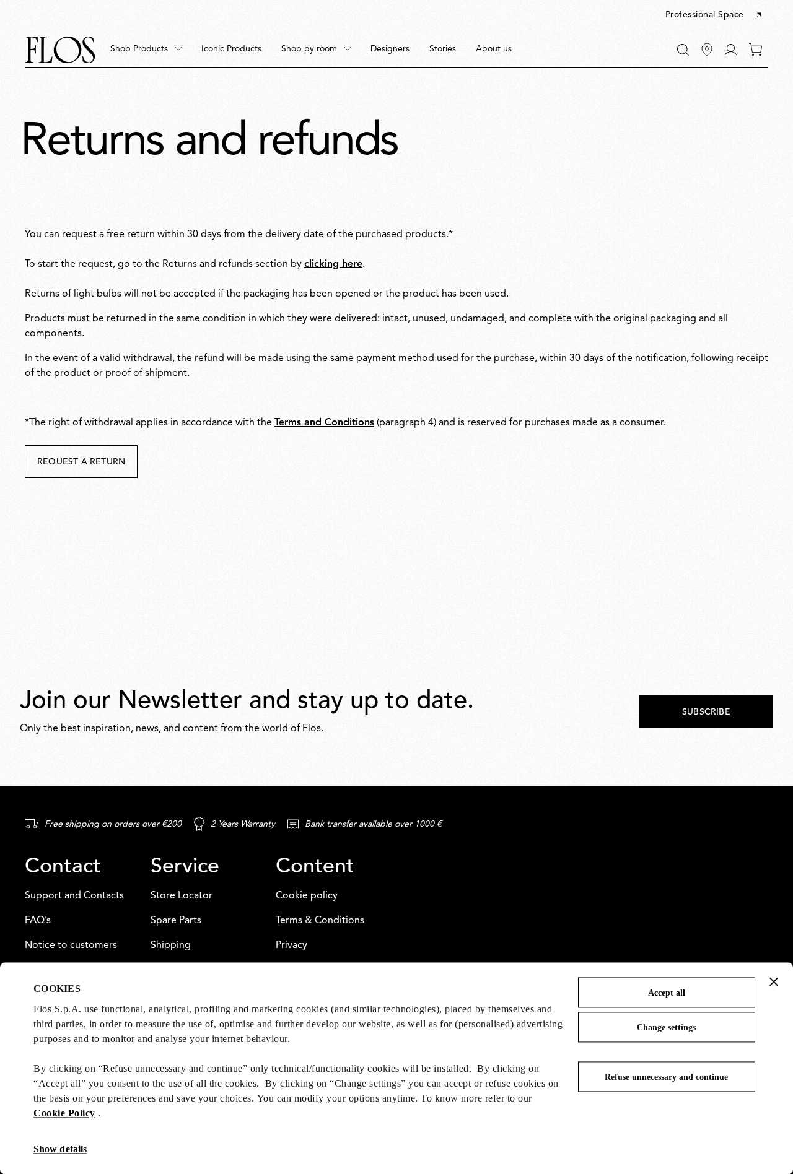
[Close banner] (773, 981)
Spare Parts (176, 921)
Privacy (291, 945)
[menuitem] (145, 49)
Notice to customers (71, 945)
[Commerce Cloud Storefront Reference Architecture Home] (60, 50)
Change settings (666, 1027)
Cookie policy (307, 896)
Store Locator (181, 896)
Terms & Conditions (320, 921)
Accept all (666, 993)
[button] (714, 15)
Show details (60, 1149)
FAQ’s (38, 921)
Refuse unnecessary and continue (666, 1077)
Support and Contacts (74, 896)
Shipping (171, 945)
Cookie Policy (64, 1113)
